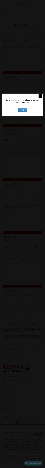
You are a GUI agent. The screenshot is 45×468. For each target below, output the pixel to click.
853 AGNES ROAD (14, 241)
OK (22, 110)
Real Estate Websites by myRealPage (22, 419)
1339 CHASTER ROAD (13, 187)
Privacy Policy (36, 417)
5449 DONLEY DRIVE (20, 294)
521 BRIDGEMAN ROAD (13, 134)
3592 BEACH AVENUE (14, 80)
